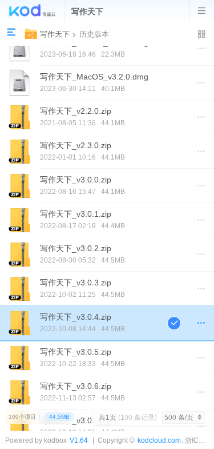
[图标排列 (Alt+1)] (201, 34)
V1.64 (79, 440)
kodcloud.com (159, 440)
